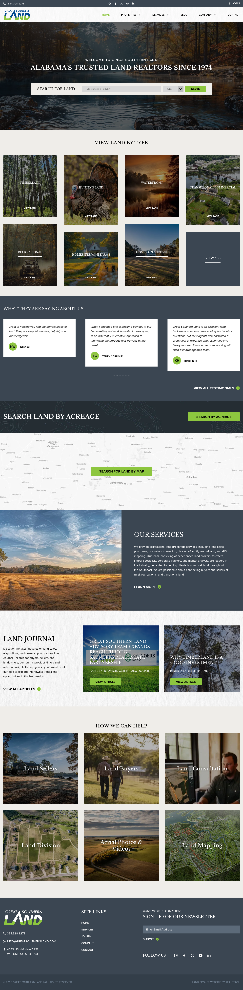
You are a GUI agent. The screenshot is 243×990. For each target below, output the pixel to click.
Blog (184, 15)
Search (195, 89)
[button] (114, 375)
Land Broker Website (206, 982)
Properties (129, 15)
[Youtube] (127, 3)
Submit (148, 939)
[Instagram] (109, 3)
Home (106, 15)
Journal (87, 936)
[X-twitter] (121, 3)
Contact (234, 15)
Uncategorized (139, 671)
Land (205, 671)
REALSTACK (232, 982)
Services (158, 15)
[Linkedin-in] (133, 3)
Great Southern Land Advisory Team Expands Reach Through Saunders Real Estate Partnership (120, 652)
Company (205, 15)
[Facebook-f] (115, 3)
